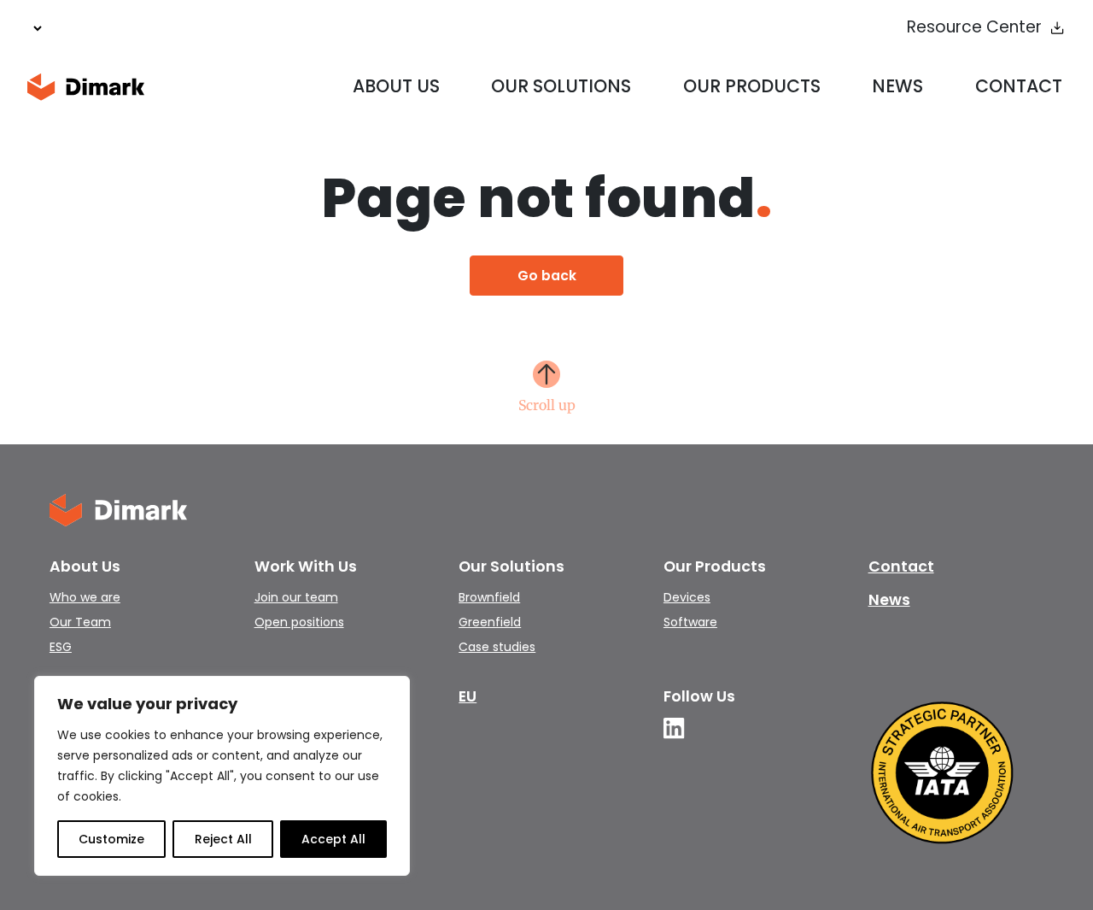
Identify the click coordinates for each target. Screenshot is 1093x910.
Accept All (333, 839)
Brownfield (489, 597)
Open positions (299, 622)
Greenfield (490, 622)
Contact (1018, 85)
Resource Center (974, 27)
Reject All (223, 839)
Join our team (296, 597)
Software (690, 622)
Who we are (85, 597)
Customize (111, 839)
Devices (686, 597)
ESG (61, 646)
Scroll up (547, 404)
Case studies (497, 646)
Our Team (80, 622)
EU (467, 696)
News (897, 85)
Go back (546, 276)
